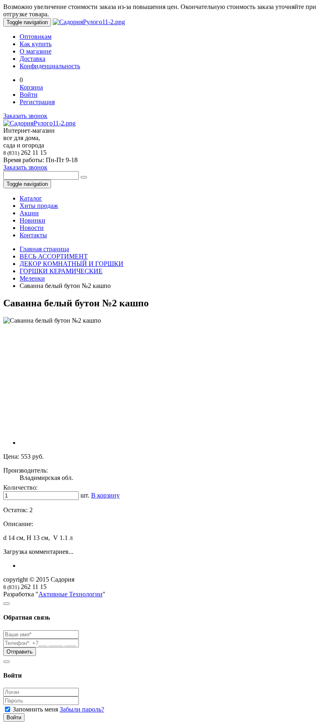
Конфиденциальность (50, 65)
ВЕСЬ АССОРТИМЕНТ (54, 256)
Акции (29, 213)
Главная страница (44, 248)
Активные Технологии (70, 594)
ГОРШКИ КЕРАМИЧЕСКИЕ (61, 271)
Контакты (33, 235)
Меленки (32, 278)
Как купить (35, 43)
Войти (29, 94)
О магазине (35, 51)
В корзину (105, 495)
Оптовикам (35, 36)
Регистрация (37, 101)
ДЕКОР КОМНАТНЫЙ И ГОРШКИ (71, 263)
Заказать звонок (25, 115)
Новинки (32, 220)
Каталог (31, 198)
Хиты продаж (39, 205)
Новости (32, 227)
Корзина (31, 87)
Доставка (32, 58)
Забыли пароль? (82, 709)
